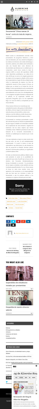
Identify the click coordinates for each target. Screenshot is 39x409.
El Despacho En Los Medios (13, 330)
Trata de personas (19, 204)
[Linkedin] (34, 1)
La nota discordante (22, 43)
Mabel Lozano (10, 204)
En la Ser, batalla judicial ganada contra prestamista (19, 362)
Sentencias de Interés (11, 334)
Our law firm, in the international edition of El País (18, 356)
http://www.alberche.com (22, 233)
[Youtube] (31, 1)
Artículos (11, 208)
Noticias (8, 328)
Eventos (8, 336)
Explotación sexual (11, 201)
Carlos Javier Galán (27, 41)
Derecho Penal (18, 208)
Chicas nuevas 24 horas (25, 198)
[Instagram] (37, 1)
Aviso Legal (9, 393)
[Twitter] (26, 1)
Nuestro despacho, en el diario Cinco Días (17, 359)
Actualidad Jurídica (11, 338)
